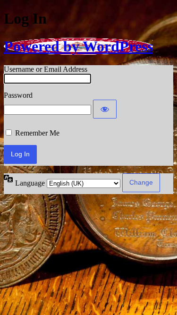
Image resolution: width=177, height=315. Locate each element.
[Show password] (105, 109)
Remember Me (37, 133)
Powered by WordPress (78, 46)
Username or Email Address (45, 69)
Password (18, 95)
